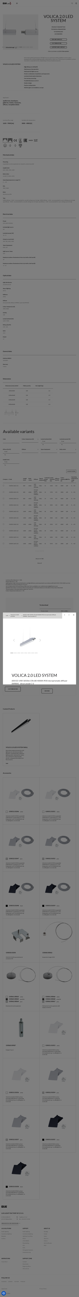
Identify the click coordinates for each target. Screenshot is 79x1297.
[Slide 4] (22, 653)
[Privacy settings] (3, 1293)
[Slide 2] (15, 653)
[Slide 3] (18, 653)
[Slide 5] (25, 653)
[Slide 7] (32, 653)
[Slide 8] (36, 653)
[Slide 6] (29, 653)
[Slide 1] (11, 653)
